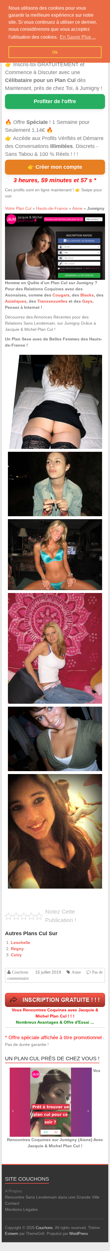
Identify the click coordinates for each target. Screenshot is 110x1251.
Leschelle (20, 942)
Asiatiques (15, 301)
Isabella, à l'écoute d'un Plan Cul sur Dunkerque (43, 713)
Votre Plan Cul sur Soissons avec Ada (36, 599)
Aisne (77, 208)
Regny (17, 948)
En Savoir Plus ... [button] (78, 37)
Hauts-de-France (52, 208)
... (40, 388)
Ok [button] (55, 52)
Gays (87, 301)
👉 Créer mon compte (55, 167)
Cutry (16, 954)
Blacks (87, 295)
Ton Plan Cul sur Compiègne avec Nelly (37, 525)
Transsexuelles (52, 301)
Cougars (61, 295)
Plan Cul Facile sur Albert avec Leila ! (36, 361)
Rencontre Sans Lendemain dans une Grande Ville (52, 1197)
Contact (12, 1203)
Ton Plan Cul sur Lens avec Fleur (33, 458)
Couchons (20, 972)
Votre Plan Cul (18, 208)
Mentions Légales (21, 1209)
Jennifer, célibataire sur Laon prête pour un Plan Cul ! (47, 780)
